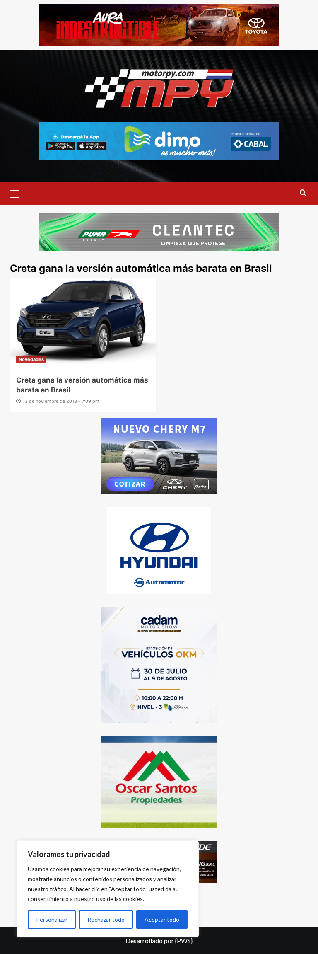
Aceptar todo (162, 919)
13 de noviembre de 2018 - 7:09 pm (61, 401)
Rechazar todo (106, 919)
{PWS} (184, 940)
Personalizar (51, 919)
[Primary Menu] (18, 192)
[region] (108, 888)
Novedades (31, 359)
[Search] (303, 193)
